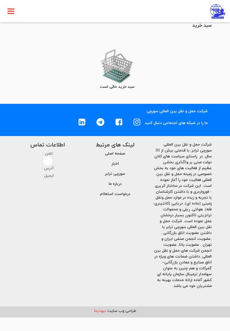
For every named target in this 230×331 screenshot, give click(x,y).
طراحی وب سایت (115, 311)
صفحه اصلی (115, 153)
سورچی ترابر (115, 173)
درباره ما (115, 184)
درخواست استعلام (115, 194)
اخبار (115, 163)
